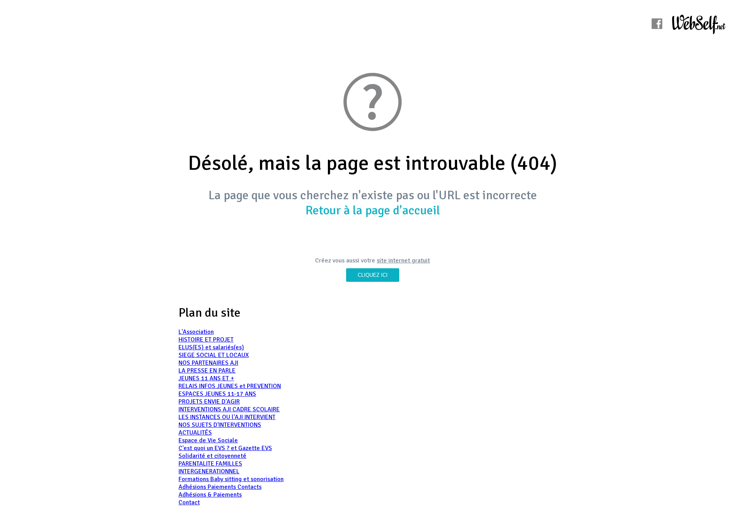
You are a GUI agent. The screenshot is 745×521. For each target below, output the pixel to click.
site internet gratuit (403, 260)
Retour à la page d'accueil (372, 210)
